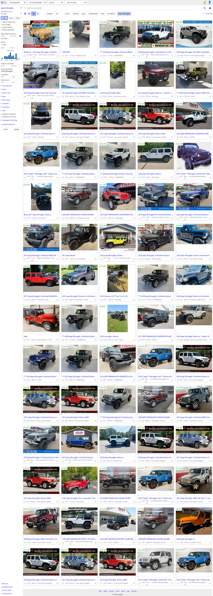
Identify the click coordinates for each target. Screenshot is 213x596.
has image (6, 25)
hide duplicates (8, 30)
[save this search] (210, 8)
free (4, 45)
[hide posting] (57, 56)
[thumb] (29, 14)
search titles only (9, 22)
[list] (25, 14)
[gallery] (34, 14)
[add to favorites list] (25, 56)
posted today (7, 27)
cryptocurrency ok (9, 117)
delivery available (9, 114)
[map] (38, 14)
